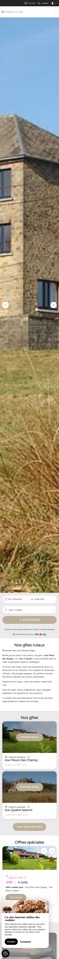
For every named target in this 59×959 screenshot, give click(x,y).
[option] (29, 875)
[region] (25, 924)
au (32, 599)
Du (9, 599)
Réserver (15, 897)
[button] (5, 305)
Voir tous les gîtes (29, 826)
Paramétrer (25, 941)
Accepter (11, 941)
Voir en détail (29, 737)
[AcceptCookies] (5, 953)
